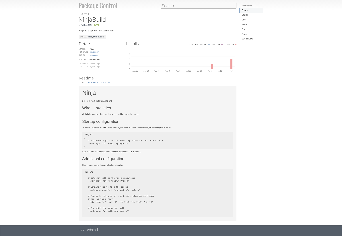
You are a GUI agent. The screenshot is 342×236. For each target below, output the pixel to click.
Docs (244, 20)
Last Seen (83, 64)
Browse (245, 10)
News (244, 24)
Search (245, 15)
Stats (244, 29)
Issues (82, 55)
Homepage (83, 52)
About (244, 34)
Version (82, 49)
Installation (247, 5)
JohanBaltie (87, 25)
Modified (83, 59)
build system (98, 37)
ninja (90, 37)
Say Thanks (247, 39)
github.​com (94, 52)
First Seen (83, 67)
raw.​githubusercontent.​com (98, 82)
